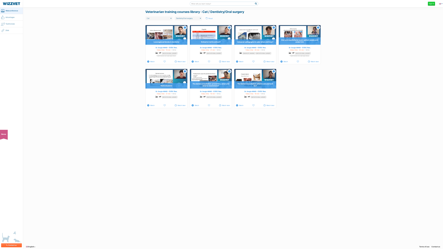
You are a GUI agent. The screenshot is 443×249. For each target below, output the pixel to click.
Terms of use (424, 247)
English (31, 247)
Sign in (431, 4)
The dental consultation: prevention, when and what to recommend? (211, 85)
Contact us (12, 245)
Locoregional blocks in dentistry (166, 42)
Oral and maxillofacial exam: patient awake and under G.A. (299, 41)
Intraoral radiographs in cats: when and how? (255, 42)
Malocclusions (166, 86)
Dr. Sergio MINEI (162, 48)
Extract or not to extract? (211, 42)
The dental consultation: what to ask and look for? (255, 85)
